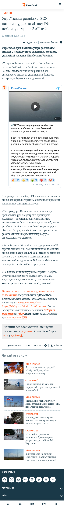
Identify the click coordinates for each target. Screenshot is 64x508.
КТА (32, 504)
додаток (27, 331)
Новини (7, 13)
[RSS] (39, 479)
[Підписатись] (53, 479)
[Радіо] (7, 504)
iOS (5, 336)
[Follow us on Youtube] (18, 479)
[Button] (30, 43)
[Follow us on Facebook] (4, 479)
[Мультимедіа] (20, 504)
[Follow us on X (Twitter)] (11, 479)
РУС (44, 504)
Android (16, 336)
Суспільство (31, 414)
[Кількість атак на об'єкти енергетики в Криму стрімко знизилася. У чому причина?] (14, 454)
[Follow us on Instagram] (32, 479)
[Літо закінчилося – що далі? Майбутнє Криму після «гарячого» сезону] (14, 367)
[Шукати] (56, 504)
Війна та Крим (32, 364)
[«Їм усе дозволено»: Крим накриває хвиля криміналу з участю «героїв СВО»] (14, 418)
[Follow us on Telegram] (25, 479)
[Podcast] (46, 479)
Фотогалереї (31, 381)
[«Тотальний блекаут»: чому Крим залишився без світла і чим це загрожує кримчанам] (14, 401)
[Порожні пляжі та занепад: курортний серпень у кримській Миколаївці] (14, 384)
